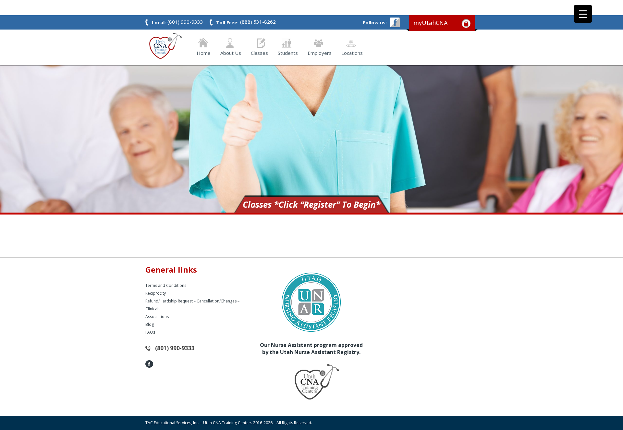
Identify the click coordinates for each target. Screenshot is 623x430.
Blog (149, 324)
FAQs (150, 332)
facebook (395, 22)
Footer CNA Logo (306, 382)
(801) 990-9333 (175, 348)
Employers (320, 52)
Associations (157, 316)
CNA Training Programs (165, 46)
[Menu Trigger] (583, 14)
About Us (230, 52)
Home (204, 52)
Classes (259, 52)
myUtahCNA (430, 23)
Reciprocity (155, 293)
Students (288, 52)
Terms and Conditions (165, 285)
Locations (352, 52)
